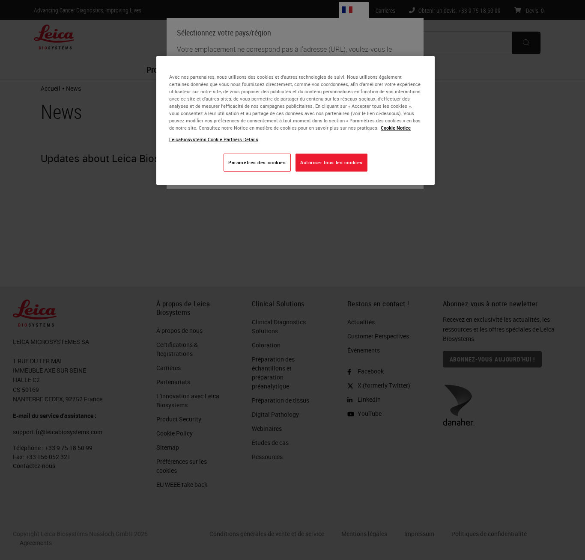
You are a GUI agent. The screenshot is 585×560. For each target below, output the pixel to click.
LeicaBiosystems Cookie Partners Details (213, 139)
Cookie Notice (396, 127)
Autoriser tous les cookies (331, 162)
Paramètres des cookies (257, 162)
